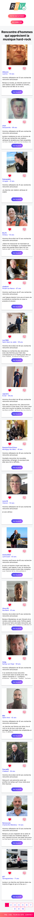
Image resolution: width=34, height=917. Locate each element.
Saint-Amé (6, 717)
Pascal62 (5, 769)
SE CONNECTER (17, 22)
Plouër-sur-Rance (8, 288)
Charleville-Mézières (9, 825)
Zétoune (5, 72)
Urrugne (5, 181)
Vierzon (5, 503)
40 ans (20, 449)
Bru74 (4, 233)
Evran (4, 396)
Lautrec (5, 74)
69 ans (14, 127)
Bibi (3, 716)
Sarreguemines (7, 878)
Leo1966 (5, 340)
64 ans (12, 771)
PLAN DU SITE (18, 915)
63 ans (14, 557)
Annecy (5, 235)
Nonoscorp (6, 823)
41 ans (12, 181)
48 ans (10, 396)
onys (4, 126)
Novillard (5, 610)
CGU (10, 915)
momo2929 (6, 555)
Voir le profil (17, 92)
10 (23, 909)
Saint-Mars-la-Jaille (9, 342)
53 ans (11, 74)
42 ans (13, 717)
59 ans (20, 342)
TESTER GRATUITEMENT (17, 16)
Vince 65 (5, 608)
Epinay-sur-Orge (8, 664)
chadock (5, 286)
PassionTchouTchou (9, 447)
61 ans (12, 610)
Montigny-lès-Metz (9, 449)
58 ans (18, 664)
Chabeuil (5, 771)
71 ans (17, 878)
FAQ (5, 915)
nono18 (5, 501)
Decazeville (6, 127)
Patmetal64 (6, 179)
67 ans (18, 288)
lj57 (3, 877)
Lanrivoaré (6, 557)
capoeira (5, 394)
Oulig (4, 662)
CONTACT (29, 915)
